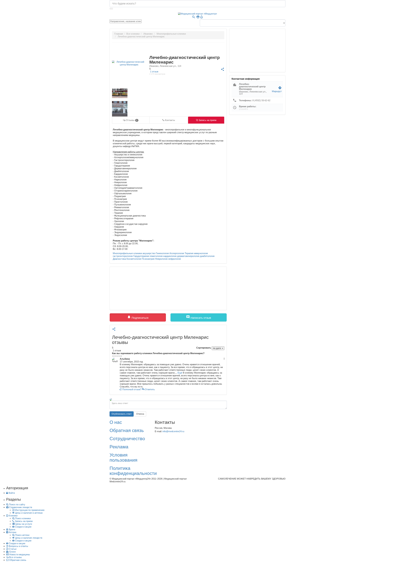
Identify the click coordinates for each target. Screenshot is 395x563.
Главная (118, 33)
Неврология (161, 259)
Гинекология (162, 253)
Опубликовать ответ (122, 414)
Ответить (149, 389)
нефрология (174, 259)
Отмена (140, 414)
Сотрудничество (127, 438)
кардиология (170, 256)
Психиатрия (148, 259)
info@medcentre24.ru (173, 431)
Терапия (189, 253)
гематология (156, 256)
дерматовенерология (188, 256)
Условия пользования (123, 457)
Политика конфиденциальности (133, 471)
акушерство (149, 253)
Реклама (119, 446)
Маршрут (277, 90)
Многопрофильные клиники (127, 253)
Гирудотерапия (141, 256)
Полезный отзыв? (132, 389)
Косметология (134, 259)
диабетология (207, 256)
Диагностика (119, 259)
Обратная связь (127, 430)
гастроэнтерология (123, 256)
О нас (116, 422)
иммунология (201, 253)
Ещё (180, 372)
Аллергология (176, 253)
